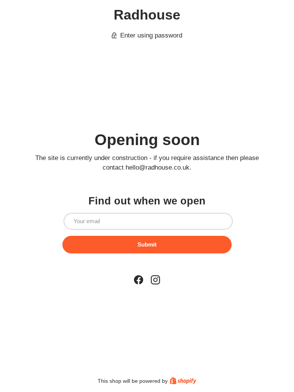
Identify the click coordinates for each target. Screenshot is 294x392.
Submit (147, 244)
